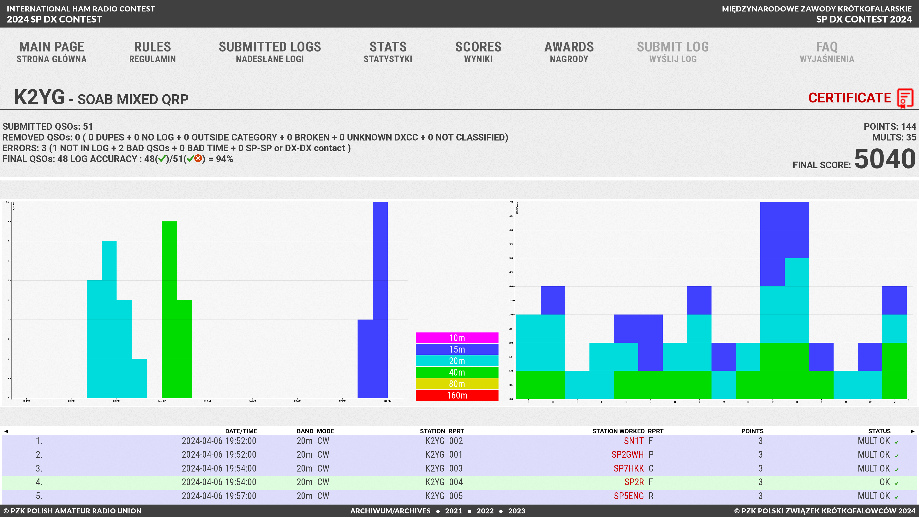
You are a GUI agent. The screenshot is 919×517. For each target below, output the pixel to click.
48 (62, 158)
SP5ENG (629, 495)
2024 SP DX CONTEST (81, 14)
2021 (453, 511)
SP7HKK (629, 468)
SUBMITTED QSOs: (47, 126)
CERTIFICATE (849, 98)
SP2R (634, 482)
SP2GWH (627, 454)
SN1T (634, 440)
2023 (517, 511)
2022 (485, 511)
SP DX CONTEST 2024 (817, 14)
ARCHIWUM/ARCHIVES (390, 511)
